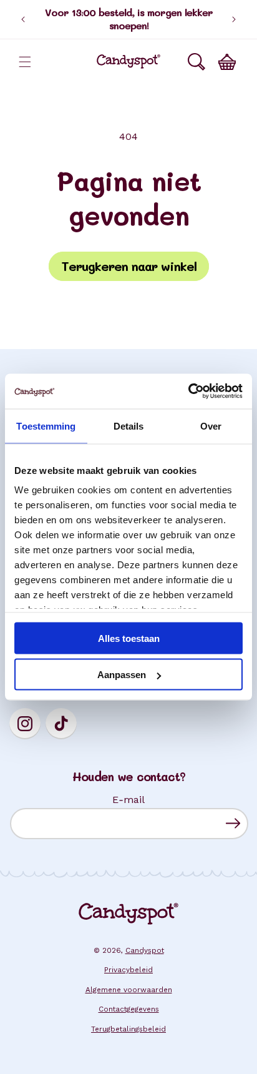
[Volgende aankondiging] (234, 19)
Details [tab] (129, 425)
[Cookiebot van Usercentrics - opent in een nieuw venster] (188, 391)
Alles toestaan (129, 638)
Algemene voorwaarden (128, 989)
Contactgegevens (129, 1009)
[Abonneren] (233, 823)
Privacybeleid (128, 969)
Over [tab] (210, 425)
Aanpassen (121, 674)
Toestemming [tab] (45, 425)
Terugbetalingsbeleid (128, 1029)
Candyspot (144, 950)
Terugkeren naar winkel (128, 266)
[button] (25, 62)
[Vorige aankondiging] (23, 19)
